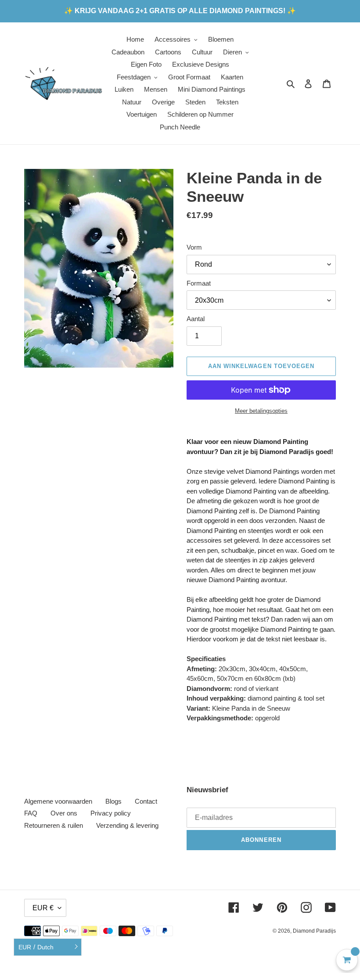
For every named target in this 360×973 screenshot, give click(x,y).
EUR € (43, 908)
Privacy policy (110, 813)
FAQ (30, 813)
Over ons (63, 813)
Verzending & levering (127, 825)
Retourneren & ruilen (53, 825)
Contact (146, 801)
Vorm (194, 247)
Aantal (196, 318)
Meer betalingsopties (261, 411)
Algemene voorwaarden (58, 801)
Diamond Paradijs (314, 931)
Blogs (113, 801)
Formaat (199, 283)
